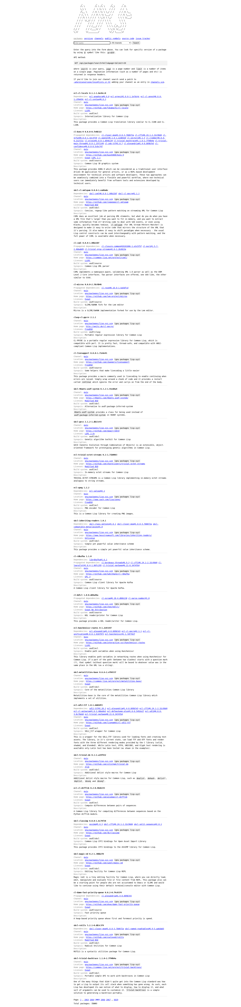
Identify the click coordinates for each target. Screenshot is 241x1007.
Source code (128, 38)
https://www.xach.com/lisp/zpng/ (103, 499)
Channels (98, 38)
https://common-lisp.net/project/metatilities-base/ (114, 681)
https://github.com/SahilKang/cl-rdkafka (107, 574)
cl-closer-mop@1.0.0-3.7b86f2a (118, 135)
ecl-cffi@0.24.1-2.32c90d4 (153, 708)
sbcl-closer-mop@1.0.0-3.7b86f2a (134, 524)
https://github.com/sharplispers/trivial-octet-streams (115, 464)
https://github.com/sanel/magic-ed (104, 863)
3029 (116, 1000)
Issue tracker (143, 38)
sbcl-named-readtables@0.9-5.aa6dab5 (144, 929)
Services (88, 38)
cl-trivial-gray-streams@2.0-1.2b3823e (105, 249)
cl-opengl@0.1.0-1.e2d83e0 (112, 138)
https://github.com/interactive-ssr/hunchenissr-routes (115, 642)
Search (136, 43)
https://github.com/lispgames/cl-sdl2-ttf (108, 722)
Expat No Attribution (96, 610)
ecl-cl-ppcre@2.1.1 (132, 631)
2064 (92, 1000)
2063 (86, 1000)
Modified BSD (91, 205)
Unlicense (90, 538)
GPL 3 (87, 577)
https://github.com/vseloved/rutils (105, 937)
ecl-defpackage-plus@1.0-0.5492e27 (125, 711)
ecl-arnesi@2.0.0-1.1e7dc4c (124, 96)
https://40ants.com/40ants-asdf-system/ (107, 398)
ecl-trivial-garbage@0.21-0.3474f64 (104, 714)
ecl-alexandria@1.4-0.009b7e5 (104, 631)
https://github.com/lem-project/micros (106, 296)
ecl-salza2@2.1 (97, 491)
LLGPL (87, 110)
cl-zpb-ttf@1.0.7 (114, 143)
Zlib (87, 767)
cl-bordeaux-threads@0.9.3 (115, 562)
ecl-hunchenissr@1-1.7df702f (120, 634)
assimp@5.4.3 (96, 824)
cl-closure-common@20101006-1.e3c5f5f (122, 246)
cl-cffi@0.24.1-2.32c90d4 (148, 135)
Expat (87, 158)
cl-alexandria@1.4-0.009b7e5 (139, 143)
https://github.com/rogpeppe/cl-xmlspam (107, 202)
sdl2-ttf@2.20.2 (97, 708)
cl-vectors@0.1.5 (136, 138)
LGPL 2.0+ (90, 434)
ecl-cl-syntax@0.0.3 (95, 99)
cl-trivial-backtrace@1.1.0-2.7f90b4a (134, 141)
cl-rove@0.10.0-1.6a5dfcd (115, 288)
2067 (108, 1000)
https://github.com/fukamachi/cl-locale (107, 108)
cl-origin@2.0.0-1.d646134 (99, 141)
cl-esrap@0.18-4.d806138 (114, 598)
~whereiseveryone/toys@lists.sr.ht (92, 82)
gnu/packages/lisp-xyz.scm (99, 105)
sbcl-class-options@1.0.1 (102, 524)
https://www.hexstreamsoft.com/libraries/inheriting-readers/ (119, 535)
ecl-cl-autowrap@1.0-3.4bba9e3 (90, 711)
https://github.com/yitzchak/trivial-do (107, 764)
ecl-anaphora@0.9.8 (99, 96)
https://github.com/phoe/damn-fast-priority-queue (112, 904)
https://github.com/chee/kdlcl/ (102, 607)
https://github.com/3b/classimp (102, 833)
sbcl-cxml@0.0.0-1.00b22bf (103, 193)
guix (86, 102)
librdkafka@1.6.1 (98, 560)
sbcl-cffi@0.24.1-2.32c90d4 (118, 824)
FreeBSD (89, 329)
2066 (103, 1000)
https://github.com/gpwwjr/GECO (102, 431)
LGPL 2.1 (95, 158)
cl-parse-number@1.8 (139, 598)
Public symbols (112, 38)
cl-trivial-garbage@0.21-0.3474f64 (121, 565)
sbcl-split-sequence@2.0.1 (148, 824)
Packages (78, 38)
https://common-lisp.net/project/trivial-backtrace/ (114, 967)
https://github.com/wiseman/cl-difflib (106, 797)
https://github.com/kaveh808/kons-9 (105, 155)
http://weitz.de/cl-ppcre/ (100, 326)
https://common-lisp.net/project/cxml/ (106, 257)
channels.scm (157, 82)
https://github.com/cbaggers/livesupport (107, 362)
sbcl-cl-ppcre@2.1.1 (128, 193)
